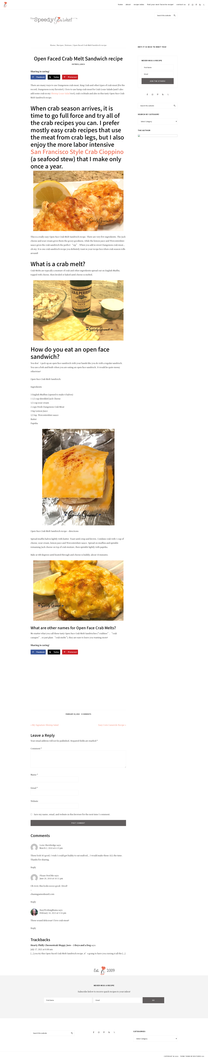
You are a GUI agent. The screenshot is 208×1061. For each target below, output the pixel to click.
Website (34, 800)
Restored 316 (198, 1056)
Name (34, 774)
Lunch (82, 64)
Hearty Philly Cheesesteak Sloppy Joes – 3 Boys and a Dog (61, 945)
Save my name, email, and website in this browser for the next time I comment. (72, 814)
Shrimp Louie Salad (60, 93)
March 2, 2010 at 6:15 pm (51, 848)
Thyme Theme (185, 1056)
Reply (33, 867)
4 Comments (86, 714)
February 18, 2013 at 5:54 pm (53, 913)
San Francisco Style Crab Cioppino (77, 151)
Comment (36, 748)
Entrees (75, 64)
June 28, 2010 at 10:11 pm (51, 878)
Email (34, 787)
